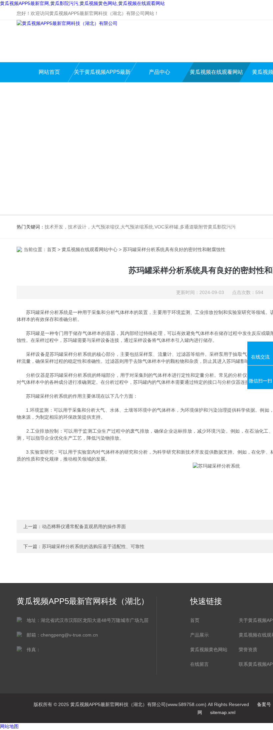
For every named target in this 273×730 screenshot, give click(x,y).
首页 (51, 249)
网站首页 (49, 72)
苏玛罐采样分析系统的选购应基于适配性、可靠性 (93, 546)
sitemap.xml (222, 712)
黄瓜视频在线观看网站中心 (216, 75)
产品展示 (199, 635)
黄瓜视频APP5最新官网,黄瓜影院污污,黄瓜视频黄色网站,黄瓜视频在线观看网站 (82, 3)
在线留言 (199, 664)
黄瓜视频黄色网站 (208, 649)
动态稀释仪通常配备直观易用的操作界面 (84, 526)
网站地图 (9, 726)
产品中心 (159, 72)
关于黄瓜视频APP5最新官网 (102, 75)
